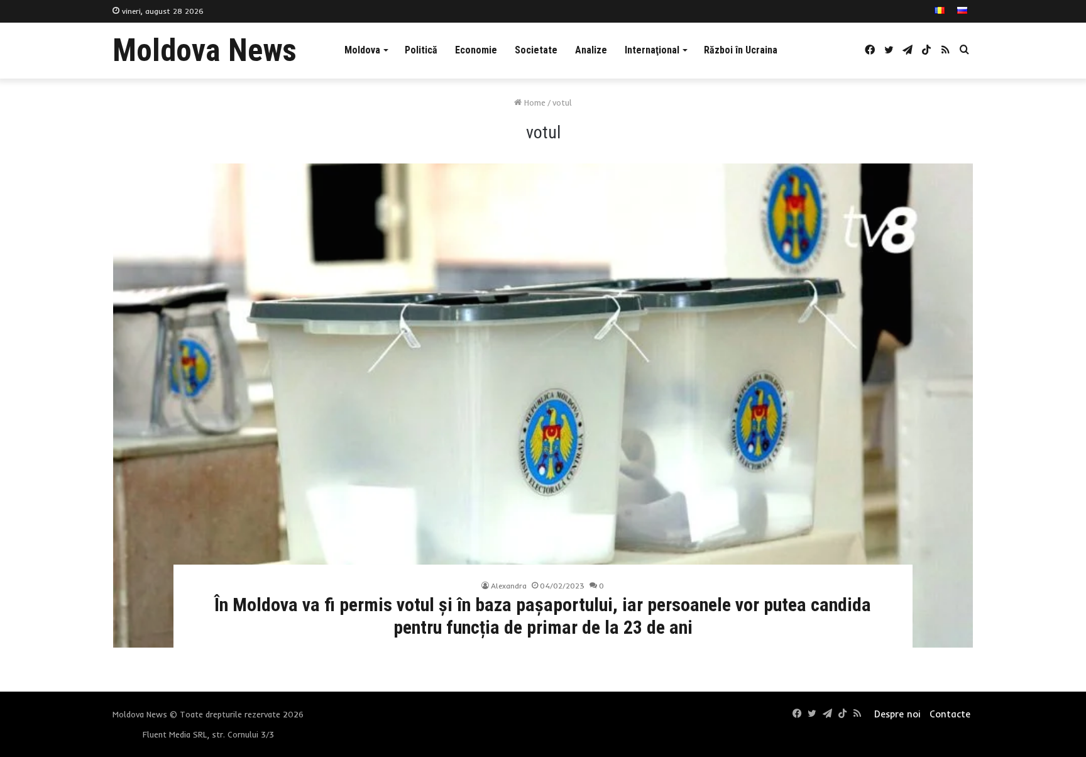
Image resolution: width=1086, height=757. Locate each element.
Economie (476, 50)
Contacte (950, 714)
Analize (591, 50)
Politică (421, 50)
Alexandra (509, 585)
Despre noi (897, 714)
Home (534, 102)
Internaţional (652, 50)
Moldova (362, 50)
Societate (536, 50)
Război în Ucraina (740, 50)
